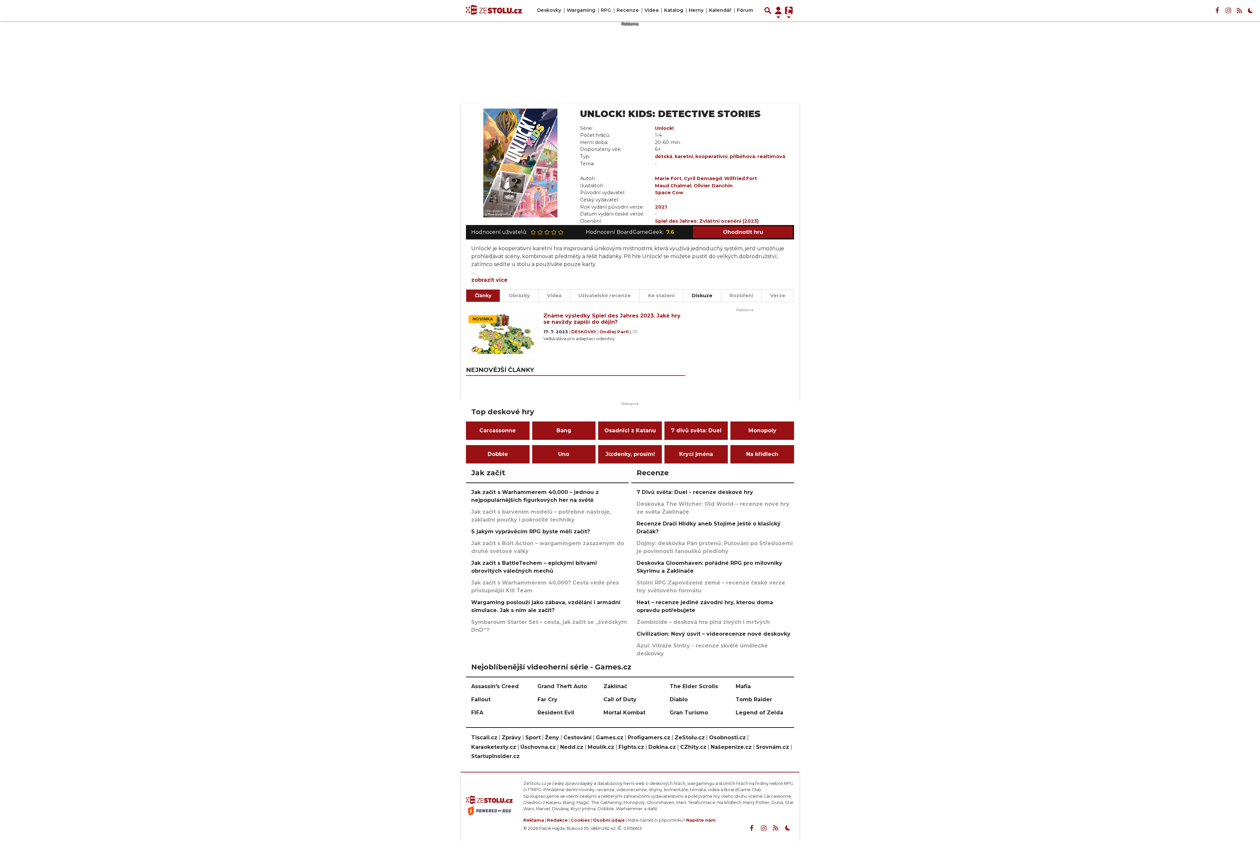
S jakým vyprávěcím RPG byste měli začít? (530, 531)
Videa (651, 10)
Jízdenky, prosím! (630, 454)
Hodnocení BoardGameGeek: (630, 232)
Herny (696, 10)
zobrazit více (489, 280)
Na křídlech (762, 454)
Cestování (577, 737)
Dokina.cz (662, 747)
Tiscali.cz (484, 737)
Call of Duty (620, 699)
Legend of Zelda (759, 712)
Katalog (673, 10)
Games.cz (609, 737)
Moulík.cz (601, 747)
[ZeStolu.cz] (494, 10)
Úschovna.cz (538, 747)
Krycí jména (696, 454)
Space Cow (669, 192)
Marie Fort (668, 178)
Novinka (482, 319)
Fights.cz (631, 747)
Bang (563, 430)
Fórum (745, 10)
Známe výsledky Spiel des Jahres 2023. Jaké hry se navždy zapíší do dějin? (612, 319)
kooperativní (711, 156)
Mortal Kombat (624, 712)
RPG (606, 10)
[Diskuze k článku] (635, 331)
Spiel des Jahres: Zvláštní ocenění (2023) (707, 221)
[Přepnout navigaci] (778, 10)
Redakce (557, 820)
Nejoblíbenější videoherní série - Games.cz (551, 667)
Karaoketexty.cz (493, 747)
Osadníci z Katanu (630, 430)
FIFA (477, 712)
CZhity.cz (693, 747)
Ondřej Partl (614, 331)
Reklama (533, 820)
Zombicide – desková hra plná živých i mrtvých (703, 622)
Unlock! (664, 128)
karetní (684, 156)
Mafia (743, 686)
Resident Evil (555, 712)
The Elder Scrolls (694, 686)
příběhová (742, 156)
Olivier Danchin (713, 186)
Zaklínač (615, 686)
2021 (661, 207)
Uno (563, 454)
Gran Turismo (689, 712)
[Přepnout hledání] (768, 10)
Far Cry (547, 699)
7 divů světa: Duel (696, 430)
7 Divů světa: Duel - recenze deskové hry (695, 492)
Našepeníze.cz (731, 747)
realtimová (771, 156)
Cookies (580, 820)
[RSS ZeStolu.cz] (1239, 10)
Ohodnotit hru (743, 232)
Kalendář (720, 10)
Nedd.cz (571, 747)
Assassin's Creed (495, 686)
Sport (533, 737)
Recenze (628, 10)
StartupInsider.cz (495, 756)
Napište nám (701, 820)
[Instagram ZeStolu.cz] (1228, 10)
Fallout (481, 699)
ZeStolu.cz (690, 737)
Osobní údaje (609, 820)
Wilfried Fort (740, 178)
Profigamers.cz (649, 737)
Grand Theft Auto (562, 686)
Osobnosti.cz (727, 737)
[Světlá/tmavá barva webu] (1250, 10)
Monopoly (762, 430)
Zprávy (511, 737)
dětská (663, 156)
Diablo (679, 699)
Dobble (498, 454)
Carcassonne (497, 430)
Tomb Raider (754, 699)
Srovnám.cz (772, 747)
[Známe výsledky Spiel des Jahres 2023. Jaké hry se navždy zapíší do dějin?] (502, 333)
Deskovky (549, 10)
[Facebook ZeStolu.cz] (1217, 10)
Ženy (552, 737)
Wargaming (581, 10)
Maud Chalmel (673, 186)
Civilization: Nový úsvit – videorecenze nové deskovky (713, 634)
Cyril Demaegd (703, 178)
